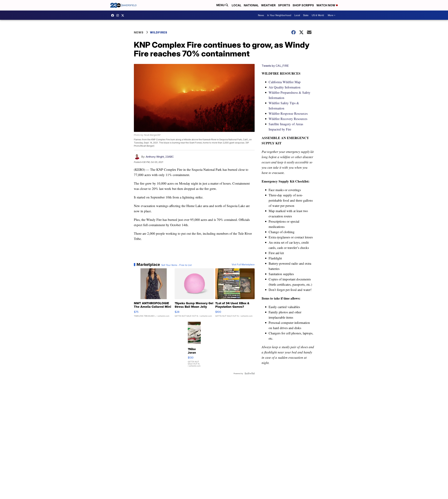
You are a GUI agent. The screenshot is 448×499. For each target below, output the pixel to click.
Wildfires (158, 32)
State (306, 15)
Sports (284, 5)
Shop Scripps (303, 5)
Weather (268, 5)
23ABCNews (118, 15)
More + (331, 15)
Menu (220, 5)
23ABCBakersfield (113, 15)
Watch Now (326, 5)
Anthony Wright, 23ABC (160, 156)
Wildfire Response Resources (288, 113)
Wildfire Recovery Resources (288, 118)
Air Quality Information (284, 87)
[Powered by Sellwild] (249, 373)
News (261, 15)
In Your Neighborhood (279, 15)
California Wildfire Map (285, 82)
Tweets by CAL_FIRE (275, 65)
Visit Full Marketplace (243, 264)
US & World (318, 15)
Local (236, 5)
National (251, 5)
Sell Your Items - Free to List (176, 265)
